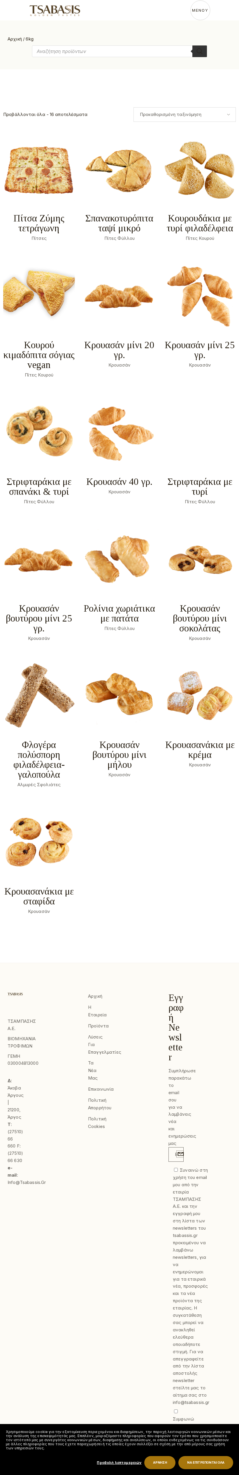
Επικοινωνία (101, 1089)
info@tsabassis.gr (27, 1182)
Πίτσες (39, 238)
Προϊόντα (98, 1026)
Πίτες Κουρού (200, 238)
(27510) (15, 1131)
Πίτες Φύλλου (119, 238)
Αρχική (15, 39)
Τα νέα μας (93, 1070)
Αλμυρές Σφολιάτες (39, 784)
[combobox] (184, 114)
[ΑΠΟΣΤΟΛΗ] (180, 1154)
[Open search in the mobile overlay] (119, 51)
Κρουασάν (119, 365)
